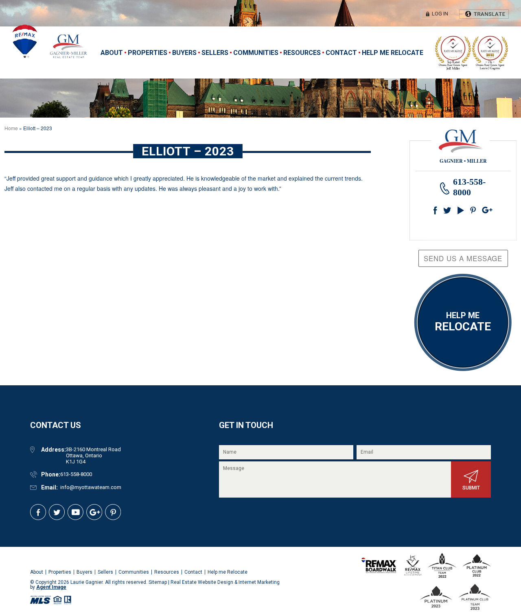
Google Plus (473, 208)
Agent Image (51, 587)
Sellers (214, 53)
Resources (302, 53)
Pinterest (486, 208)
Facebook (437, 208)
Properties (147, 53)
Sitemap (158, 582)
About (112, 53)
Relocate (463, 321)
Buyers (184, 53)
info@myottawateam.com (90, 487)
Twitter (447, 208)
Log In (440, 14)
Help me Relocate (392, 53)
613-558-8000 (76, 474)
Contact (341, 53)
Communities (255, 53)
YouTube (461, 208)
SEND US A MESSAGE (463, 258)
